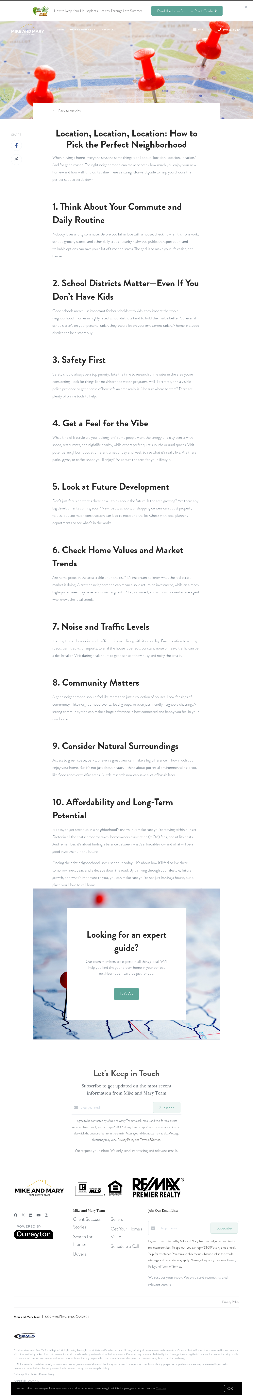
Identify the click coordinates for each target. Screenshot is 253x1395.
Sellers (117, 1219)
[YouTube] (39, 1215)
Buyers (79, 1254)
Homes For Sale (82, 29)
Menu (201, 29)
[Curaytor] (33, 1238)
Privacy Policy (230, 1302)
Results (107, 29)
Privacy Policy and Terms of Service (138, 1140)
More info (161, 1388)
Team (60, 29)
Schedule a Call (125, 1246)
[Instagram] (46, 1215)
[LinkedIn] (30, 1215)
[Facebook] (15, 1215)
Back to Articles (69, 110)
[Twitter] (23, 1215)
